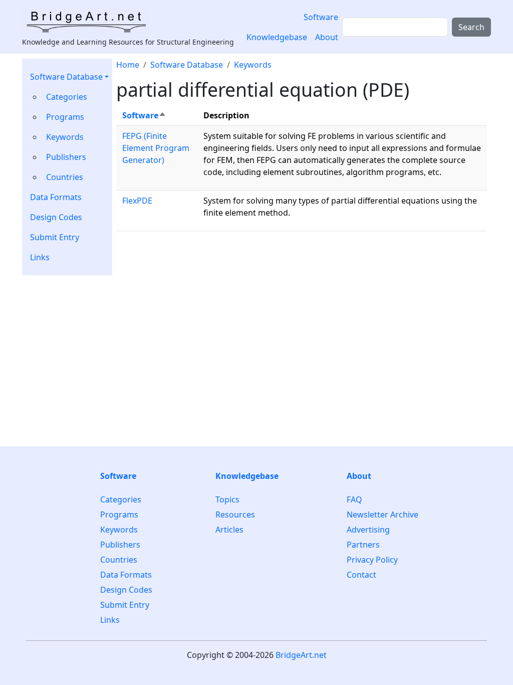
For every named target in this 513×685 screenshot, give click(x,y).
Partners (363, 544)
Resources (235, 514)
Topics (227, 499)
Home (127, 64)
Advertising (368, 529)
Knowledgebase (276, 37)
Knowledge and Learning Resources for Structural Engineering (128, 42)
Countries (64, 177)
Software (321, 17)
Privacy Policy (372, 559)
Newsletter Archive (382, 514)
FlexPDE (137, 200)
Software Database (66, 76)
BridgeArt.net (301, 654)
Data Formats (56, 197)
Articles (229, 529)
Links (40, 257)
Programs (65, 116)
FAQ (354, 499)
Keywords (65, 136)
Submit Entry (54, 237)
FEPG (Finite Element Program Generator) (155, 147)
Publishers (66, 156)
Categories (66, 96)
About (326, 37)
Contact (361, 574)
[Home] (89, 22)
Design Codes (56, 217)
